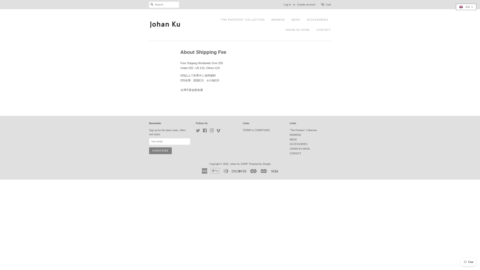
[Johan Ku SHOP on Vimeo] (218, 131)
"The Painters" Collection (242, 19)
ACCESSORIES (317, 19)
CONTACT (323, 29)
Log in (287, 4)
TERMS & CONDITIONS (256, 130)
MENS (296, 19)
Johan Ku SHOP (239, 164)
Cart (328, 4)
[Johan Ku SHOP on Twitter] (198, 131)
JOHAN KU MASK (297, 29)
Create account (306, 4)
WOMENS (278, 19)
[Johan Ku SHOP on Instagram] (212, 131)
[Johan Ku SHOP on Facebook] (205, 131)
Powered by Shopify (260, 164)
